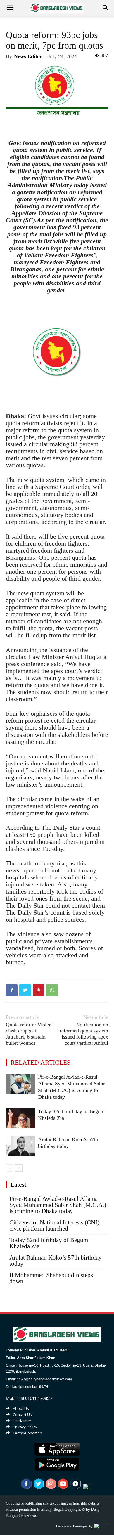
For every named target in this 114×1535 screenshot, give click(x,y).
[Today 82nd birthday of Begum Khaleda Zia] (20, 1118)
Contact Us (22, 1414)
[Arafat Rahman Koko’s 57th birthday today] (20, 1146)
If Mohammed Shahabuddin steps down (51, 1278)
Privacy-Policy (25, 1426)
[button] (106, 8)
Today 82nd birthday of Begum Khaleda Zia (48, 1243)
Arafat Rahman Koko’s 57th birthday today (55, 1261)
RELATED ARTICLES (40, 1062)
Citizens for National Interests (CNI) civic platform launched (54, 1226)
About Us (21, 1408)
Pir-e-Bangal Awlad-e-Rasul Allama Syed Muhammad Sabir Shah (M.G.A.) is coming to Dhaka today (57, 1205)
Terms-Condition (27, 1433)
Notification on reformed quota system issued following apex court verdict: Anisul (84, 1034)
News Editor (28, 56)
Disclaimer (22, 1420)
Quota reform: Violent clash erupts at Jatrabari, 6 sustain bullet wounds (29, 1034)
